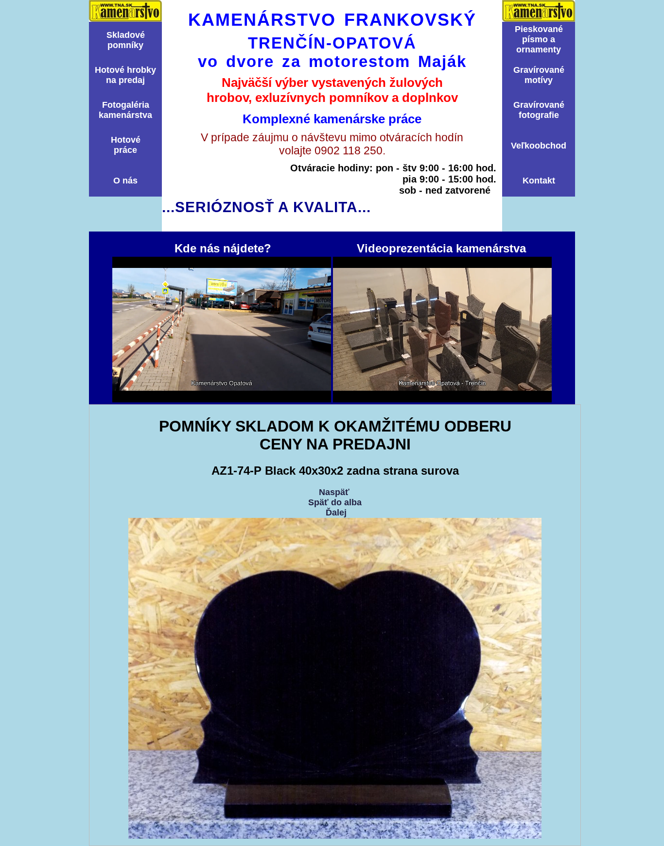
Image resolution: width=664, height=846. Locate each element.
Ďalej (336, 512)
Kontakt (539, 180)
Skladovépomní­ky (125, 40)
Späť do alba (335, 502)
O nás (125, 180)
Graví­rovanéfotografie (538, 110)
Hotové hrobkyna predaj (125, 75)
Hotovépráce (125, 145)
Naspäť (334, 492)
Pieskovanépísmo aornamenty (539, 39)
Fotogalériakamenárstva (125, 110)
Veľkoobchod (538, 145)
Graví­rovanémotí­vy (538, 75)
